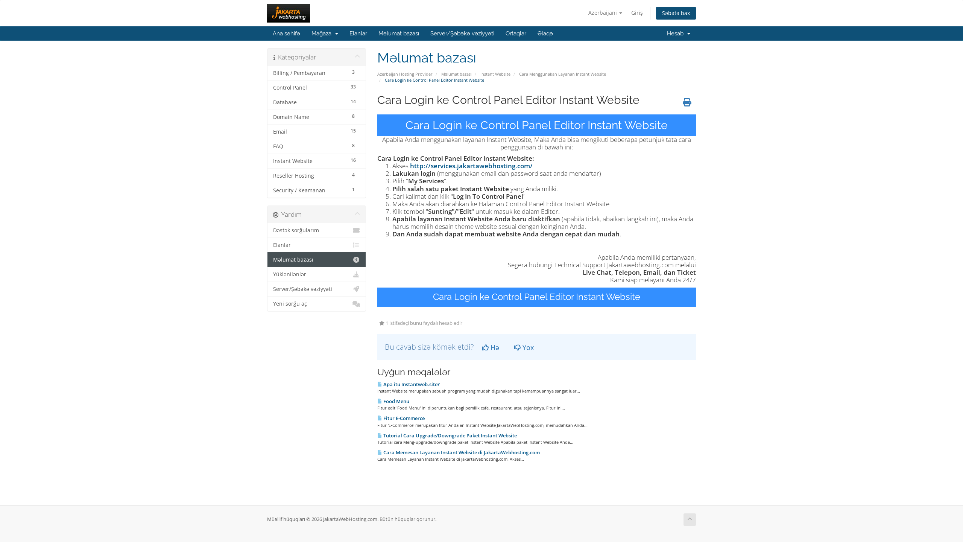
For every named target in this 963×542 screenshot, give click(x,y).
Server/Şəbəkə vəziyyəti (462, 33)
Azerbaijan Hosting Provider (405, 74)
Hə (494, 347)
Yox (527, 347)
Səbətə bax (676, 13)
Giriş (637, 12)
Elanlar (358, 33)
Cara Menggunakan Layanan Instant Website (562, 74)
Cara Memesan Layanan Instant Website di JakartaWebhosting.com (461, 452)
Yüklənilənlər (289, 274)
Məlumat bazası (398, 33)
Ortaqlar (516, 33)
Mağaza (322, 33)
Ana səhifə (286, 33)
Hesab (677, 33)
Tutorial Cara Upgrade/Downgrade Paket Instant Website (449, 435)
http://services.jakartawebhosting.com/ (471, 165)
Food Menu (395, 401)
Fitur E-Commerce (403, 418)
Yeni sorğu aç (290, 303)
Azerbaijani (603, 12)
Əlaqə (545, 33)
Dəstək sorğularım (296, 230)
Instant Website (495, 74)
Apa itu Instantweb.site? (411, 384)
